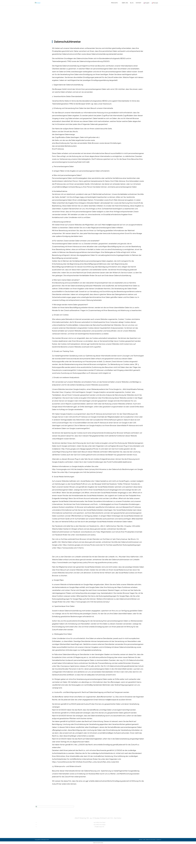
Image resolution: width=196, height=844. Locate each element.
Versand (140, 839)
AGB (144, 839)
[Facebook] (105, 834)
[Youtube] (100, 834)
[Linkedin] (91, 834)
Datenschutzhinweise (150, 839)
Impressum (158, 839)
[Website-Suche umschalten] (160, 3)
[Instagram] (95, 834)
